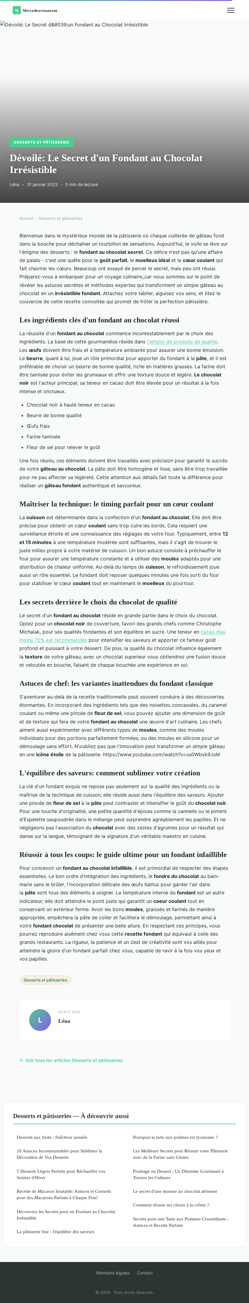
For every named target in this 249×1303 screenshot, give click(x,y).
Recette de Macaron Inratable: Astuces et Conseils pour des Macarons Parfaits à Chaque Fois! (64, 1194)
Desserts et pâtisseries (41, 142)
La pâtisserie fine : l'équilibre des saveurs (55, 1231)
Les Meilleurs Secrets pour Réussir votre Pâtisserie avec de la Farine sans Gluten (180, 1154)
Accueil (26, 218)
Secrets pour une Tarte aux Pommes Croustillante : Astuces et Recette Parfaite (180, 1222)
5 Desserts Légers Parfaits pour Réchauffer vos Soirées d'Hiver (61, 1174)
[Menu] (231, 10)
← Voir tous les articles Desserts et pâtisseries (71, 1060)
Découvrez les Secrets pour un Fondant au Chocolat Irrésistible (66, 1214)
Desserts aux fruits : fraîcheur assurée (52, 1137)
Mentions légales (113, 1272)
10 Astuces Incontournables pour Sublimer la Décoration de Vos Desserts (59, 1154)
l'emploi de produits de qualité (182, 342)
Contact (145, 1272)
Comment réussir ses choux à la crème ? (171, 1204)
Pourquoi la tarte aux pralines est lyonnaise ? (175, 1137)
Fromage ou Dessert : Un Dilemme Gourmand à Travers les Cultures (178, 1174)
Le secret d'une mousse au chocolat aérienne (175, 1191)
